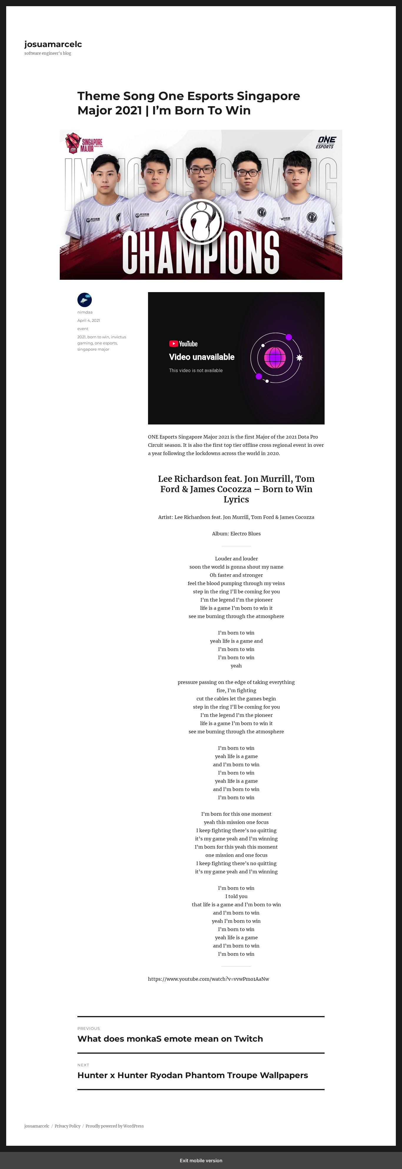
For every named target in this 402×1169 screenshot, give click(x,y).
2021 (81, 336)
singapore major (93, 349)
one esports (106, 343)
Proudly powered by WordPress (115, 1126)
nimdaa (85, 312)
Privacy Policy (67, 1126)
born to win (98, 336)
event (82, 328)
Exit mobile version (201, 1160)
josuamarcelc (53, 44)
